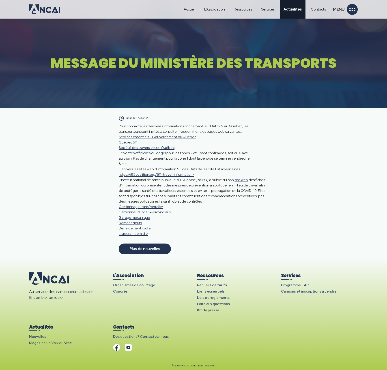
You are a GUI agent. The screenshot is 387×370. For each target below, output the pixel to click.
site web (241, 180)
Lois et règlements (213, 297)
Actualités (293, 9)
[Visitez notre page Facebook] (116, 347)
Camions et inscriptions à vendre (309, 291)
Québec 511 (128, 142)
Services (268, 9)
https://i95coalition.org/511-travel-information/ (156, 174)
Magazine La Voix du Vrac (50, 342)
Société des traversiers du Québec (146, 147)
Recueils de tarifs (212, 285)
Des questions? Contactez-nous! (141, 336)
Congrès (120, 291)
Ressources (243, 9)
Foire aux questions (213, 304)
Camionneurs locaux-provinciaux (145, 212)
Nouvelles (37, 336)
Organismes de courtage (134, 285)
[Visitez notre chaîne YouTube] (128, 347)
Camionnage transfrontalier (141, 206)
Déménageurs (130, 222)
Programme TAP (295, 285)
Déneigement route (135, 228)
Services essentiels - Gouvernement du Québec (157, 137)
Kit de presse (208, 310)
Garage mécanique (134, 217)
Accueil (189, 9)
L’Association (214, 9)
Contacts (318, 9)
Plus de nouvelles (144, 248)
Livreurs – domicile (133, 233)
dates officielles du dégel (145, 153)
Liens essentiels (211, 291)
